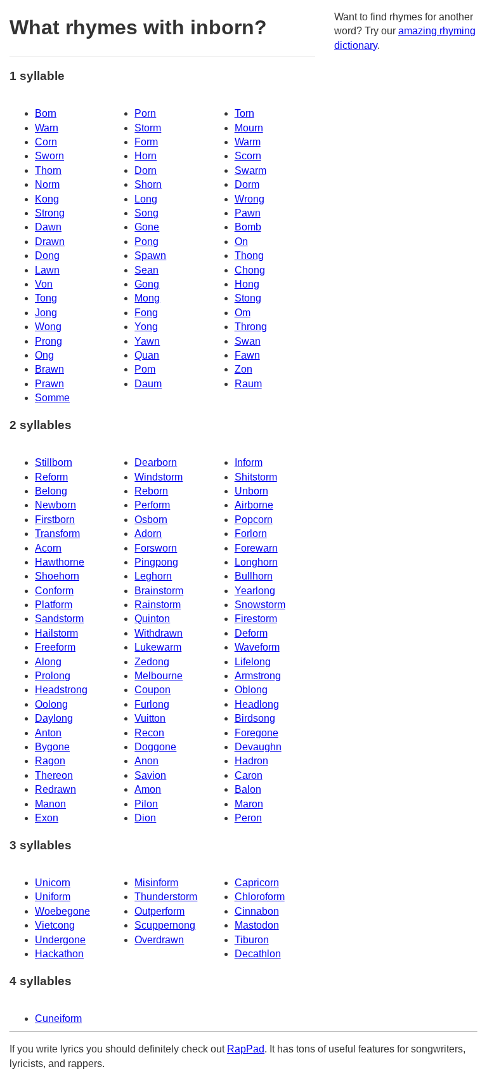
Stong (248, 298)
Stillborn (53, 462)
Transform (57, 533)
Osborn (150, 519)
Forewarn (256, 548)
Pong (146, 241)
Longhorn (256, 562)
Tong (46, 298)
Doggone (155, 746)
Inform (249, 462)
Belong (51, 491)
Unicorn (52, 882)
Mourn (249, 128)
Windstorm (158, 477)
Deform (251, 633)
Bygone (52, 746)
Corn (46, 141)
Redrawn (55, 789)
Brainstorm (158, 590)
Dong (47, 255)
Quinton (152, 618)
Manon (50, 804)
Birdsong (255, 718)
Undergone (60, 939)
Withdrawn (158, 633)
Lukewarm (157, 647)
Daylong (54, 718)
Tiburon (252, 939)
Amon (147, 789)
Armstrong (258, 675)
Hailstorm (56, 633)
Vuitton (150, 718)
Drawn (50, 241)
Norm (47, 184)
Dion (145, 817)
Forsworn (155, 548)
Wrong (249, 199)
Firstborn (55, 519)
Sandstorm (59, 618)
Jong (46, 312)
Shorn (148, 184)
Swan (248, 341)
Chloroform (260, 896)
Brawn (49, 369)
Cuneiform (58, 1018)
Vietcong (55, 925)
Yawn (147, 341)
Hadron (251, 760)
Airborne (254, 505)
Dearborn (155, 462)
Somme (52, 397)
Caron (249, 775)
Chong (250, 270)
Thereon (54, 775)
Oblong (251, 689)
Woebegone (62, 911)
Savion (150, 775)
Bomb (248, 227)
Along (48, 661)
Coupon (152, 689)
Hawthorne (59, 562)
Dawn (48, 227)
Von (44, 284)
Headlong (257, 704)
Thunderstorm (165, 896)
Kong (47, 199)
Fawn (247, 355)
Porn (145, 113)
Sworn (49, 155)
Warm (248, 141)
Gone (146, 227)
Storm (147, 128)
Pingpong (156, 562)
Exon (46, 817)
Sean (146, 270)
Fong (146, 312)
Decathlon (258, 953)
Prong (48, 341)
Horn (145, 155)
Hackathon (59, 953)
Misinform (156, 882)
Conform (54, 590)
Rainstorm (157, 604)
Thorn (48, 170)
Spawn (150, 255)
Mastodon (257, 925)
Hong (247, 284)
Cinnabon (257, 911)
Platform (53, 604)
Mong (147, 298)
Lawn (47, 270)
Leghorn (153, 576)
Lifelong (253, 661)
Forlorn (251, 533)
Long (145, 199)
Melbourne (158, 675)
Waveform (257, 647)
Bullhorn (254, 576)
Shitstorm (256, 477)
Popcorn (254, 519)
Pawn (248, 213)
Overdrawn (159, 939)
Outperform (159, 911)
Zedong (151, 661)
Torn (244, 113)
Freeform (55, 647)
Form (146, 141)
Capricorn (257, 882)
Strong (50, 213)
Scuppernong (164, 925)
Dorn (145, 170)
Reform (51, 477)
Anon (146, 760)
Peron (248, 817)
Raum (248, 383)
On (241, 241)
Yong (146, 326)
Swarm (250, 170)
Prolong (52, 675)
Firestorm (256, 618)
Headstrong (61, 689)
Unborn (251, 491)
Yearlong (255, 590)
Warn (46, 128)
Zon (243, 369)
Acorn (48, 548)
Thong (249, 255)
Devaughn (258, 746)
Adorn (148, 533)
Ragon (50, 760)
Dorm (247, 184)
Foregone (256, 732)
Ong (44, 355)
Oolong (51, 704)
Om (242, 312)
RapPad (245, 1049)
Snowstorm (260, 604)
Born (45, 113)
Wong (48, 326)
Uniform (52, 896)
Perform (152, 505)
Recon (149, 732)
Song (146, 213)
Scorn (248, 155)
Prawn (49, 383)
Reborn (151, 491)
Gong (146, 284)
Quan (146, 355)
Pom (144, 369)
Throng (251, 326)
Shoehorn (57, 576)
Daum (148, 383)
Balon (248, 789)
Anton (48, 732)
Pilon (146, 804)
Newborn (55, 505)
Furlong (151, 704)
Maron (249, 804)
